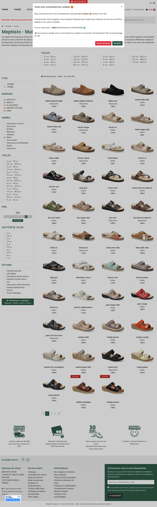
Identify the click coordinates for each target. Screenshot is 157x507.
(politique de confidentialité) (67, 27)
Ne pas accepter (103, 43)
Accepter (117, 43)
